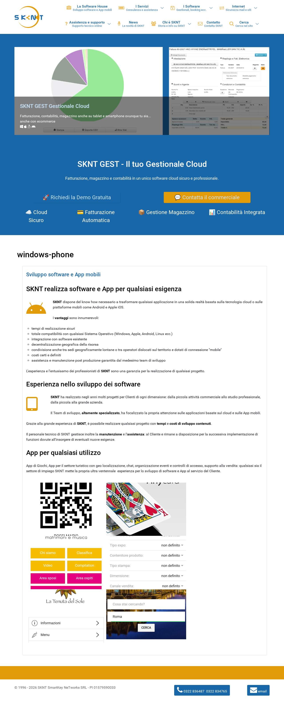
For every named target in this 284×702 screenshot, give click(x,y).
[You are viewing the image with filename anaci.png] (66, 509)
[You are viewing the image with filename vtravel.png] (146, 616)
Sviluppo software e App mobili (63, 274)
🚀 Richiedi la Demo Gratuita (77, 197)
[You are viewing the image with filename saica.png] (146, 562)
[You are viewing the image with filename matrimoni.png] (66, 562)
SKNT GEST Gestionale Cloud (54, 106)
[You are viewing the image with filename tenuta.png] (66, 616)
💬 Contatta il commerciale (207, 197)
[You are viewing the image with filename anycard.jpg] (146, 509)
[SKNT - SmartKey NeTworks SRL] (28, 17)
